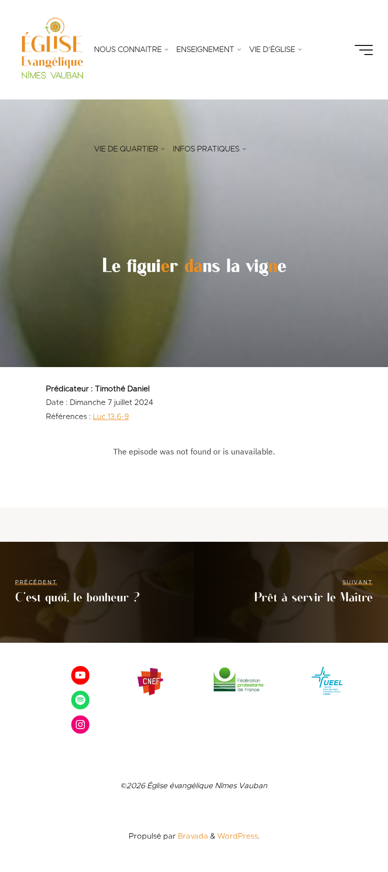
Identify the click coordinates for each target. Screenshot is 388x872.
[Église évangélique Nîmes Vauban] (51, 50)
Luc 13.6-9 (111, 417)
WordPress (237, 836)
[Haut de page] (348, 832)
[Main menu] (364, 50)
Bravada (192, 836)
